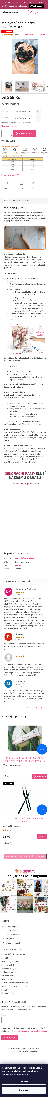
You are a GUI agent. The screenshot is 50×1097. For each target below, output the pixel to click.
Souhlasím (24, 1090)
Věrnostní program (9, 968)
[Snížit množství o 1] (11, 135)
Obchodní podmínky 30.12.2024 (14, 986)
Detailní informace (8, 175)
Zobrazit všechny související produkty (25, 856)
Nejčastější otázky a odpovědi (14, 954)
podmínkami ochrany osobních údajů (32, 1031)
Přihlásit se (9, 1037)
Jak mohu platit (7, 975)
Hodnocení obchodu (9, 972)
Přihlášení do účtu (8, 993)
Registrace (6, 990)
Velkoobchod (6, 979)
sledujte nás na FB (13, 934)
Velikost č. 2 (8, 843)
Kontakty (5, 958)
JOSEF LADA (36, 6)
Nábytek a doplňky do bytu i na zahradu (24, 1048)
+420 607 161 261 (12, 930)
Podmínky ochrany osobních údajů (15, 982)
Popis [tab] (6, 200)
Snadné (18, 565)
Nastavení (24, 1081)
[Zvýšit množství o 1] (11, 132)
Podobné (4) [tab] (15, 200)
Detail (42, 837)
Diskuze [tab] (25, 200)
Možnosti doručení (9, 126)
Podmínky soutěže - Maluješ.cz (25, 1051)
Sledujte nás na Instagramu (25, 876)
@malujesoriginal (13, 943)
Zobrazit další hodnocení (37, 708)
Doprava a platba (8, 965)
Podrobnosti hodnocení (35, 34)
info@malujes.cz (12, 926)
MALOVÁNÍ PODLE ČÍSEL (25, 558)
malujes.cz (10, 939)
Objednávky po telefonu (11, 961)
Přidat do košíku (26, 133)
